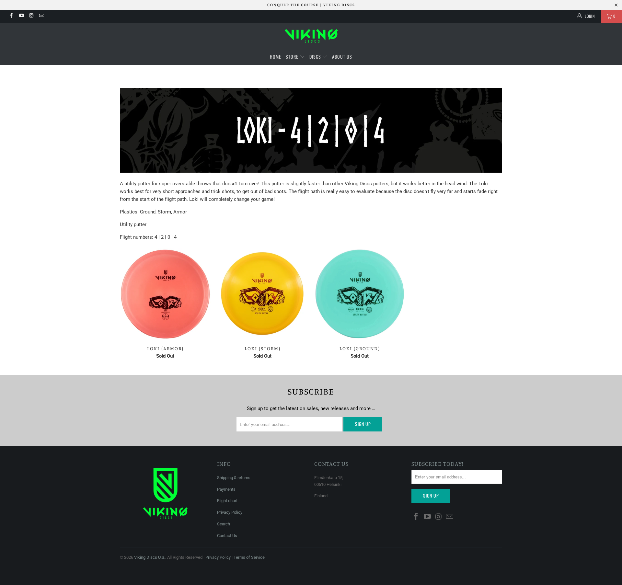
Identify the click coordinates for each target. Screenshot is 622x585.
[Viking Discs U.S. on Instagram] (31, 16)
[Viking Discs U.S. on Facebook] (11, 16)
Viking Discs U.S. (149, 557)
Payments (226, 489)
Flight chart (227, 500)
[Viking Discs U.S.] (311, 36)
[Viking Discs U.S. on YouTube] (21, 16)
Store (292, 56)
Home (275, 56)
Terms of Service (249, 557)
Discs (315, 56)
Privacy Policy (229, 512)
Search (223, 524)
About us (342, 56)
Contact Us (227, 535)
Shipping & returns (233, 477)
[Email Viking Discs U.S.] (41, 16)
